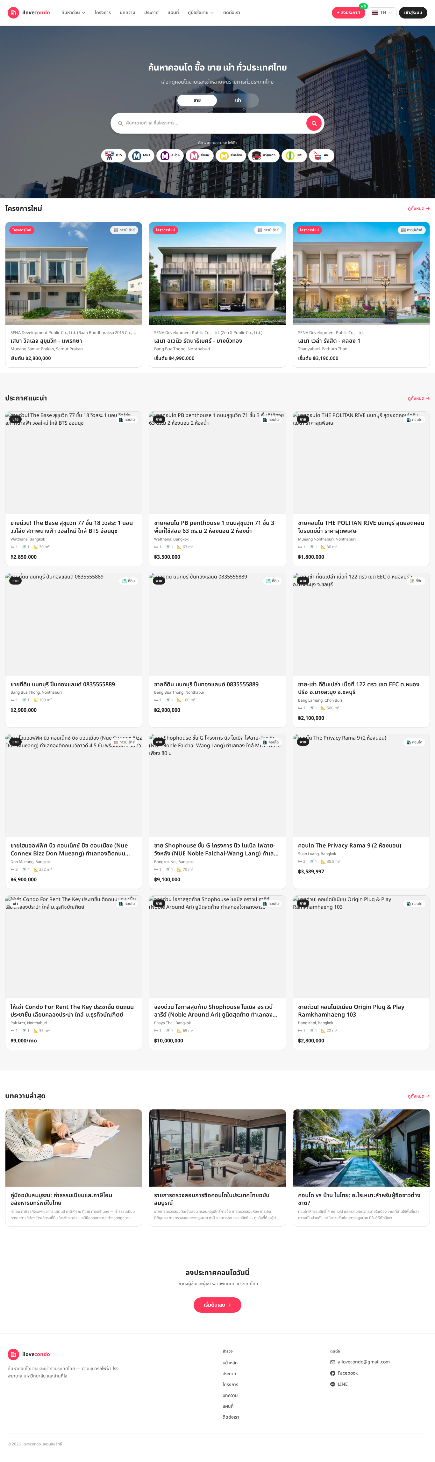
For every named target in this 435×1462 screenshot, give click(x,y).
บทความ (127, 12)
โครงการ (103, 12)
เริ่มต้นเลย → (217, 1305)
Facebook (348, 1373)
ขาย (197, 100)
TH (383, 12)
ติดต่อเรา (231, 12)
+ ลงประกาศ (348, 12)
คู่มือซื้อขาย (198, 12)
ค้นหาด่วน (70, 12)
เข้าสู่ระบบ (413, 12)
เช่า (238, 100)
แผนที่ (173, 12)
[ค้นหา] (314, 123)
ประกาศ (151, 12)
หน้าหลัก (230, 1363)
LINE (343, 1384)
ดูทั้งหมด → (419, 208)
